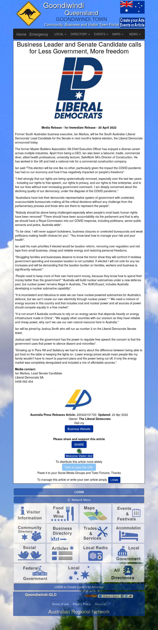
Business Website (79, 429)
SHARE (79, 444)
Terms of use (60, 604)
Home (21, 34)
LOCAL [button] (59, 34)
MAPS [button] (116, 34)
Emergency (38, 34)
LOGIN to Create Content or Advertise (79, 587)
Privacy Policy (82, 604)
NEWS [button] (133, 34)
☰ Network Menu (79, 500)
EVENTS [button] (100, 34)
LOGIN (114, 480)
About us (100, 604)
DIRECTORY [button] (79, 34)
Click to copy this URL (79, 467)
